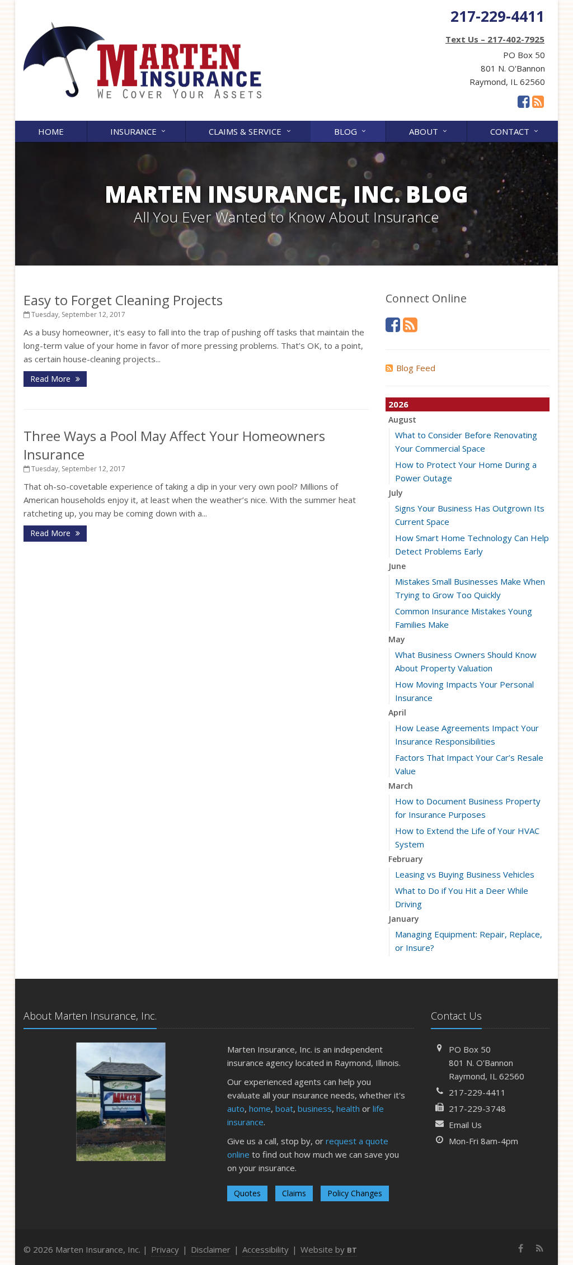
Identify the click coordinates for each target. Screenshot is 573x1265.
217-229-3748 (477, 1108)
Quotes (247, 1193)
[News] (538, 101)
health (348, 1108)
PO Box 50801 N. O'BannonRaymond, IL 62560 (486, 1063)
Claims (294, 1193)
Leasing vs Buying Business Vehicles (464, 874)
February (405, 859)
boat (284, 1108)
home (260, 1108)
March (400, 785)
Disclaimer (211, 1249)
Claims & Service (251, 130)
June (397, 566)
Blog (351, 130)
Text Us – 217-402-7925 (494, 39)
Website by (328, 1249)
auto (236, 1108)
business (315, 1108)
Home (51, 131)
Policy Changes (354, 1193)
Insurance (139, 130)
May (396, 639)
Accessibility (265, 1249)
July (395, 492)
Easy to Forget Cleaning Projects (123, 300)
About (429, 130)
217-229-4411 (477, 1092)
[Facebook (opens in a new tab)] (523, 101)
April (397, 712)
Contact (515, 130)
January (403, 918)
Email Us (465, 1124)
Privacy (165, 1249)
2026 (398, 404)
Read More (51, 378)
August (402, 419)
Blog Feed (415, 367)
